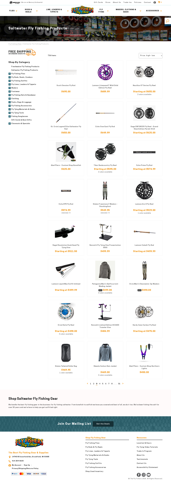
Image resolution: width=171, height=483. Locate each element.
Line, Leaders (54, 11)
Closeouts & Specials (20, 123)
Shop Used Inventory (94, 471)
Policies (138, 2)
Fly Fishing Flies (18, 74)
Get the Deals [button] (103, 424)
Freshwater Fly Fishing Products (25, 67)
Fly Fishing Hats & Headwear (23, 95)
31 (119, 384)
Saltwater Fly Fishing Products (24, 70)
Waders (14, 88)
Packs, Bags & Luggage (21, 102)
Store (107, 2)
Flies (12, 11)
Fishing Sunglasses (19, 116)
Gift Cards (98, 2)
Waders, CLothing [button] (126, 11)
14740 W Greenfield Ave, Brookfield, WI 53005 (30, 457)
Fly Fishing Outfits (19, 81)
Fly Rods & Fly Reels (94, 447)
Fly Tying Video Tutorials (147, 447)
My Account (16, 465)
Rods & (28, 11)
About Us (117, 2)
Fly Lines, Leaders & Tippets (23, 84)
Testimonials (142, 459)
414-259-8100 (17, 461)
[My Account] (155, 2)
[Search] (168, 21)
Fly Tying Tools (17, 113)
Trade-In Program (144, 451)
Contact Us (142, 463)
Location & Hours (144, 443)
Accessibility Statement (147, 467)
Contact (147, 2)
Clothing (15, 99)
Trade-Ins (127, 2)
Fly (101, 11)
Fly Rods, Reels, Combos (21, 77)
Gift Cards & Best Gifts (21, 120)
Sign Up (27, 465)
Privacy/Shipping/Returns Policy (25, 468)
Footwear (15, 91)
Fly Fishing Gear (15, 44)
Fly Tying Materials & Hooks (23, 109)
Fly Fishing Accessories (21, 106)
